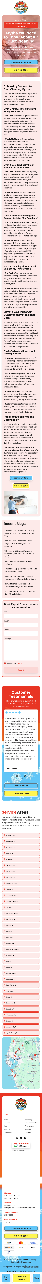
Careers (28, 1132)
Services (7, 1123)
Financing (28, 1120)
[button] (36, 1278)
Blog (24, 20)
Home (16, 20)
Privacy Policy (12, 1271)
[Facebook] (17, 1137)
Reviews (28, 1129)
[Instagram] (21, 1137)
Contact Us (8, 1132)
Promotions (29, 1126)
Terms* (20, 663)
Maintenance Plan (31, 1123)
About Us (7, 1129)
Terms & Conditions (27, 1271)
